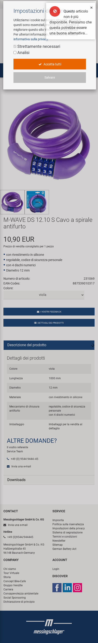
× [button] (91, 7)
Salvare (49, 77)
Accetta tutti (52, 64)
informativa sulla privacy (30, 39)
